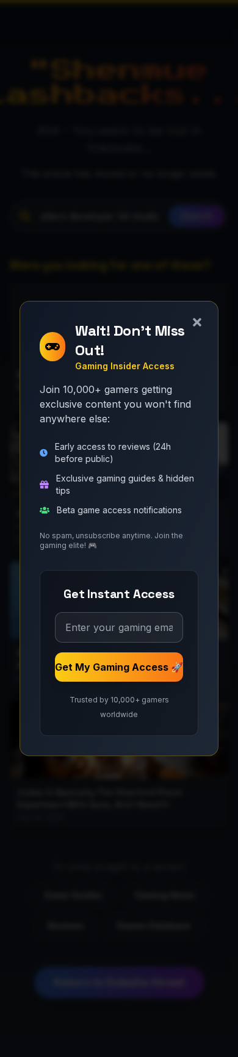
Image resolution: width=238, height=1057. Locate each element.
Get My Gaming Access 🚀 (119, 667)
